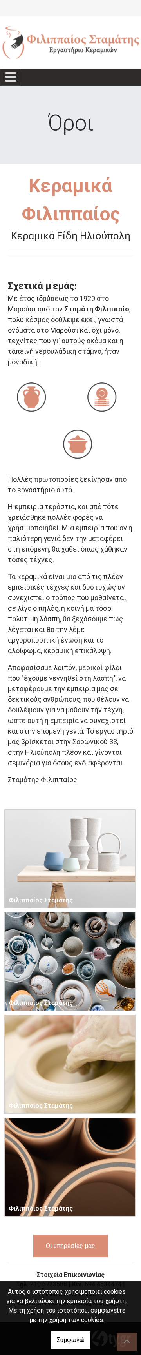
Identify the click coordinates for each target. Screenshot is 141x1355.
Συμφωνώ (71, 1340)
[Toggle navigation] (10, 77)
